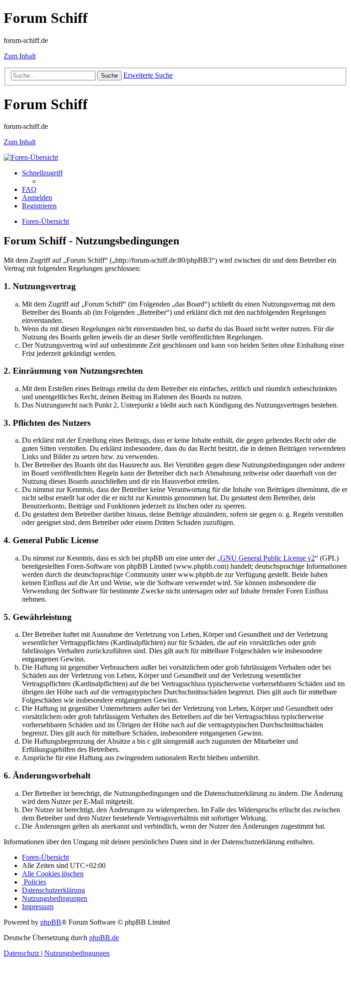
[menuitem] (29, 189)
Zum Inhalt (20, 56)
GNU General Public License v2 (267, 558)
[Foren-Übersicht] (31, 157)
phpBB (50, 922)
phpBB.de (104, 938)
